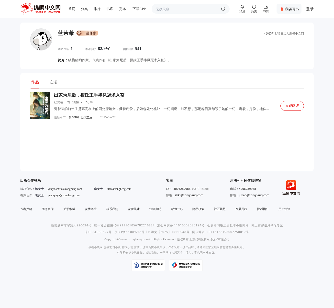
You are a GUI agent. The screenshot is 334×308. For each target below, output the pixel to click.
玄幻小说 (115, 247)
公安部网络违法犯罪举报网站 (228, 225)
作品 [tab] (35, 82)
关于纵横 (69, 209)
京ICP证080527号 (98, 232)
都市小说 (127, 247)
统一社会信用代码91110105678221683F (124, 225)
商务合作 (48, 209)
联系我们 (112, 209)
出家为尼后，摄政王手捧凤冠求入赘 (89, 95)
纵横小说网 (96, 247)
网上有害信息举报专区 (267, 225)
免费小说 (154, 247)
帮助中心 (177, 209)
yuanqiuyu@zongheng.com (63, 195)
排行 (97, 9)
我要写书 (292, 9)
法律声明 (155, 209)
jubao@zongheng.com (254, 195)
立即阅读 (292, 106)
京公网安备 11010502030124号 (181, 225)
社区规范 (220, 209)
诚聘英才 (134, 209)
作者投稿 (26, 209)
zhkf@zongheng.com (189, 195)
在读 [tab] (53, 82)
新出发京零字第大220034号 (71, 225)
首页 (71, 9)
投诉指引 (263, 209)
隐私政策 (198, 209)
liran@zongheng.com (119, 189)
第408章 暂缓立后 (80, 117)
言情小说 (139, 247)
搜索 (223, 8)
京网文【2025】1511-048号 (168, 232)
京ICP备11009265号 (129, 232)
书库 (109, 9)
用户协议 (284, 209)
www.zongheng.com (135, 239)
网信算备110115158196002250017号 (220, 232)
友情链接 (91, 209)
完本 (122, 9)
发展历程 (241, 209)
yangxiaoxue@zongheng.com (65, 189)
